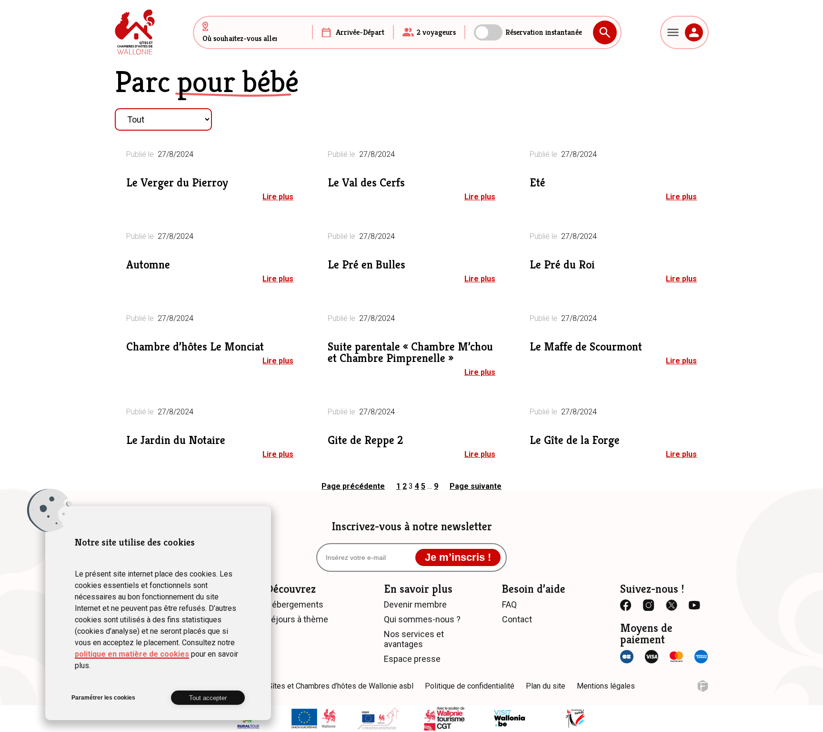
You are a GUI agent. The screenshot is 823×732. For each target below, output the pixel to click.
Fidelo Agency (703, 686)
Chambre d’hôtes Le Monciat (195, 346)
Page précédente (353, 486)
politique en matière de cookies (132, 654)
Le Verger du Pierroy (177, 182)
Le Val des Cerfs (366, 182)
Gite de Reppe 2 (365, 440)
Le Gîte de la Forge (575, 440)
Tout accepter (208, 697)
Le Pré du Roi (562, 264)
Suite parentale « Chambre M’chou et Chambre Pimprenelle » (410, 352)
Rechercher (605, 32)
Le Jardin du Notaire (175, 440)
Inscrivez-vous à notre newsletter (411, 526)
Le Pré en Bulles (366, 264)
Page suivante (476, 486)
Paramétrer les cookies (103, 697)
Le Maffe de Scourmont (586, 346)
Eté (537, 182)
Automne (148, 264)
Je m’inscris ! (458, 557)
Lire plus (277, 196)
